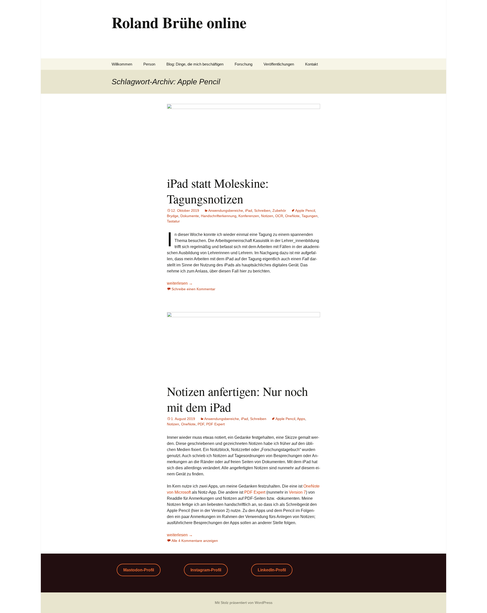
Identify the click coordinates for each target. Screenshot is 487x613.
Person (149, 64)
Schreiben (262, 210)
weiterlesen (180, 283)
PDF (201, 424)
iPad (248, 210)
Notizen (267, 216)
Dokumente (189, 216)
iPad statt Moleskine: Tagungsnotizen (218, 191)
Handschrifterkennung (218, 216)
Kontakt (311, 64)
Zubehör (279, 210)
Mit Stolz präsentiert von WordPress (243, 603)
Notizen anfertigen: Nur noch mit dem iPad (237, 399)
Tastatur (173, 221)
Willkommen (122, 64)
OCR (279, 216)
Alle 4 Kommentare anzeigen (194, 541)
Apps (301, 419)
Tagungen (310, 216)
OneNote (292, 216)
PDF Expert (215, 424)
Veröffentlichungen (279, 64)
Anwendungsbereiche (225, 210)
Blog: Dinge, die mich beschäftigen (194, 64)
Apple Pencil (305, 210)
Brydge (172, 216)
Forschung (243, 64)
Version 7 (297, 492)
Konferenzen (248, 216)
